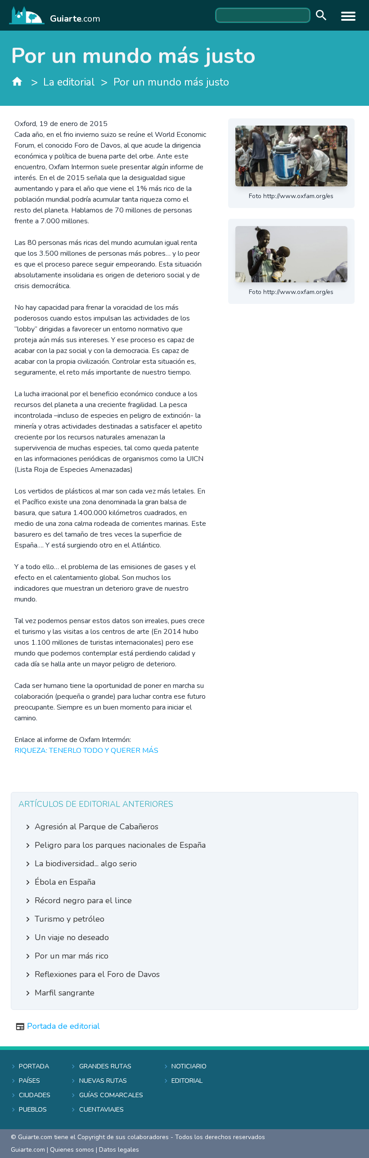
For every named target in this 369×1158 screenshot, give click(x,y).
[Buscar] (319, 15)
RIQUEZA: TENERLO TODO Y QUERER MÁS (86, 750)
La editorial (69, 82)
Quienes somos (72, 1149)
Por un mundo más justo (171, 82)
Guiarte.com (28, 1149)
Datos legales (119, 1149)
